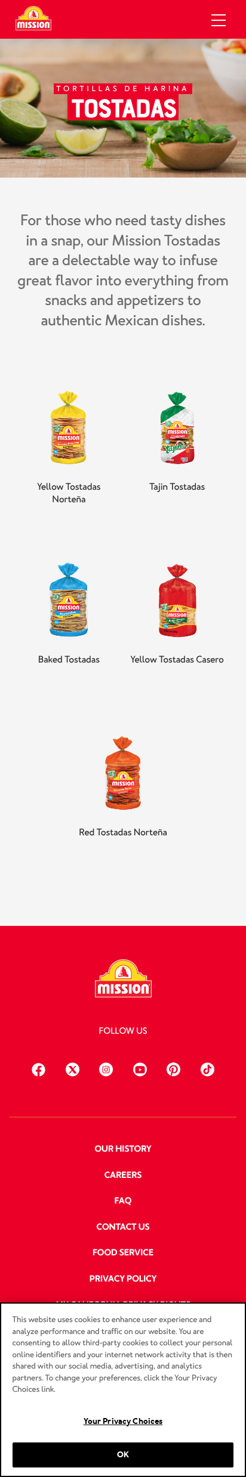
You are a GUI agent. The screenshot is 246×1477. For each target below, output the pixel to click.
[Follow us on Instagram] (106, 1068)
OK (123, 1454)
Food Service (123, 1253)
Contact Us (123, 1227)
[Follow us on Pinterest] (173, 1068)
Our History (122, 1149)
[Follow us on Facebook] (38, 1068)
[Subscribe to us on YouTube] (140, 1068)
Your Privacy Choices (123, 1421)
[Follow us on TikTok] (207, 1068)
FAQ (123, 1201)
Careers (123, 1175)
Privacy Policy (123, 1279)
